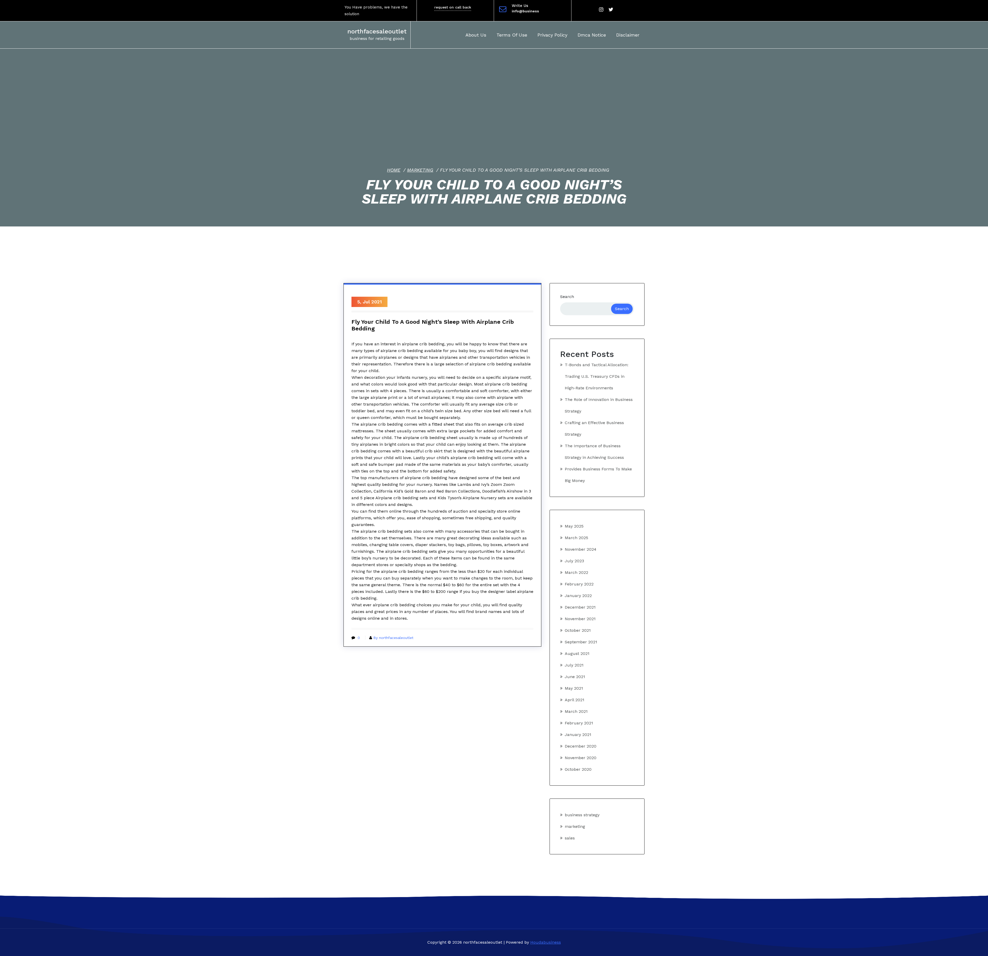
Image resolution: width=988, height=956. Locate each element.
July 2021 (574, 665)
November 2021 (580, 618)
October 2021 (578, 630)
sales (570, 838)
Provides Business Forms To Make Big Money (598, 475)
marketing (420, 170)
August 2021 (577, 653)
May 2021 (574, 688)
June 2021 (575, 676)
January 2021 (578, 734)
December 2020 (580, 746)
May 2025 (574, 526)
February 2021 (579, 723)
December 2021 (580, 607)
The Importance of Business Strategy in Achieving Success (594, 451)
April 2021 (574, 699)
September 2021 (581, 641)
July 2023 (574, 560)
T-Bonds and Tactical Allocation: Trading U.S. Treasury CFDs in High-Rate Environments (596, 376)
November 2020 (580, 757)
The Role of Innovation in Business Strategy (599, 405)
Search (567, 296)
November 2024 (580, 549)
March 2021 (576, 711)
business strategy (582, 814)
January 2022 (578, 595)
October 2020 (578, 769)
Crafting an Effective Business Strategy (594, 428)
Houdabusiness (545, 942)
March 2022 (576, 572)
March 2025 (576, 537)
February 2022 (579, 584)
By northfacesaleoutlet (393, 638)
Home (393, 170)
